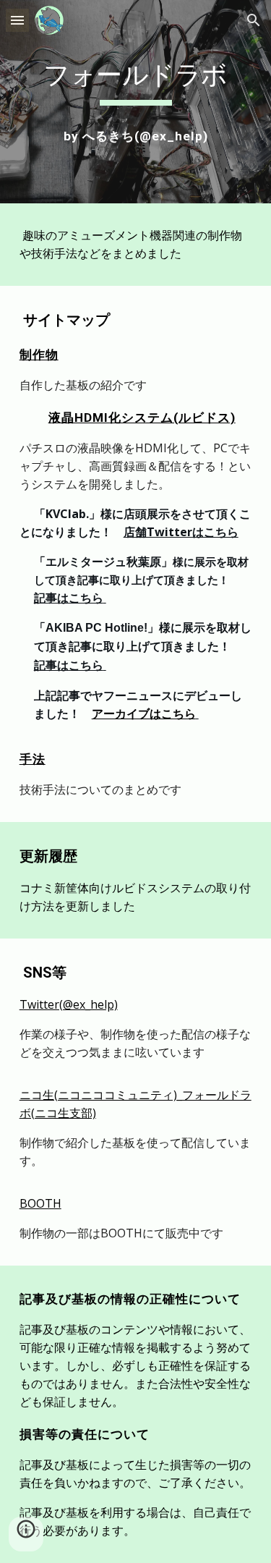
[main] (136, 81)
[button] (17, 20)
